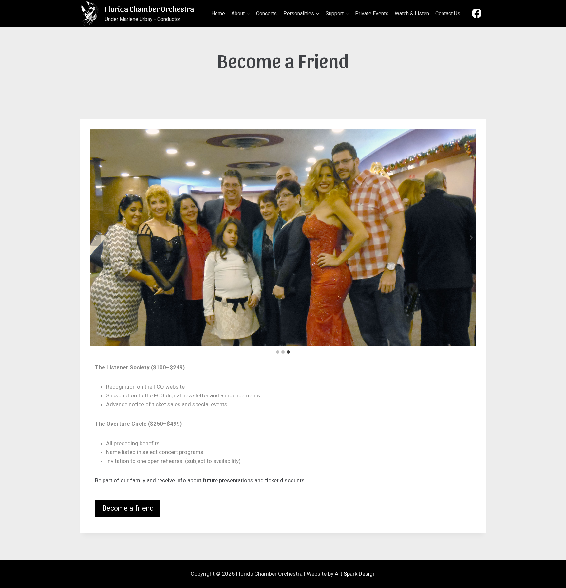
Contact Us (447, 13)
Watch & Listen (412, 13)
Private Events (371, 13)
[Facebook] (476, 13)
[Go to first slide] (470, 238)
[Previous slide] (95, 238)
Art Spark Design (355, 573)
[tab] (277, 352)
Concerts (266, 13)
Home (218, 13)
